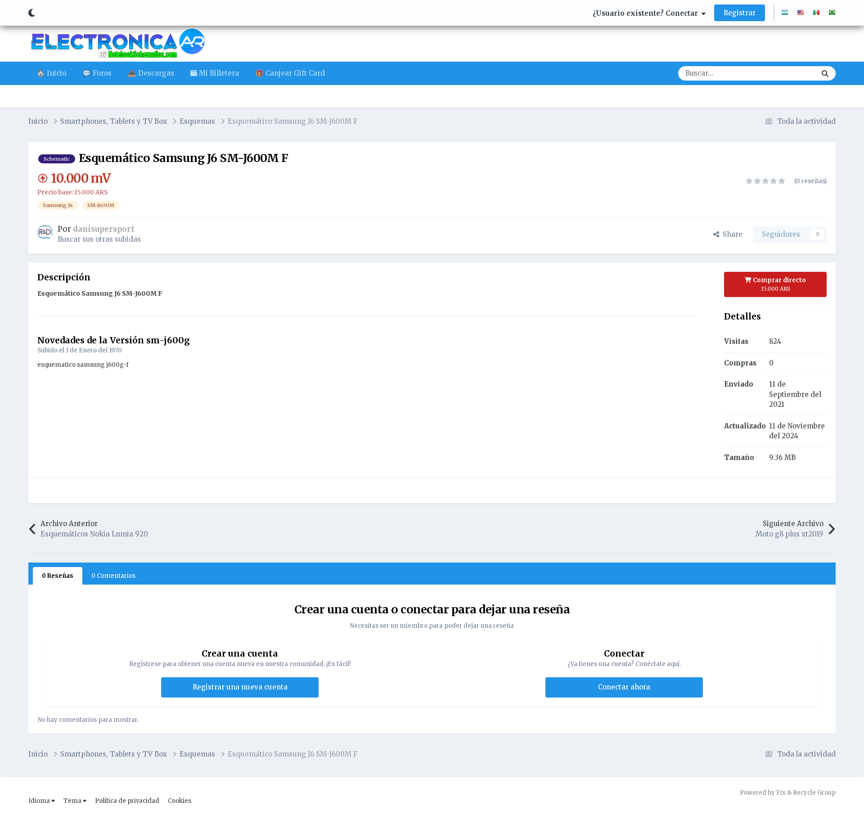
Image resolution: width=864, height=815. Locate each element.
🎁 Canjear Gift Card (290, 73)
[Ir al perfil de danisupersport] (45, 232)
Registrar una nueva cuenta (240, 687)
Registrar (740, 13)
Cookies (179, 801)
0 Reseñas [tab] (57, 576)
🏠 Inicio (51, 73)
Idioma (39, 801)
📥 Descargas (151, 73)
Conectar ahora (624, 687)
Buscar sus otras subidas (99, 239)
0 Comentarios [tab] (113, 576)
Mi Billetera (218, 73)
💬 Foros (97, 73)
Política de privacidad (127, 801)
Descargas (787, 73)
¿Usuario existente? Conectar (647, 13)
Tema (73, 801)
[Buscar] (825, 73)
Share (730, 234)
